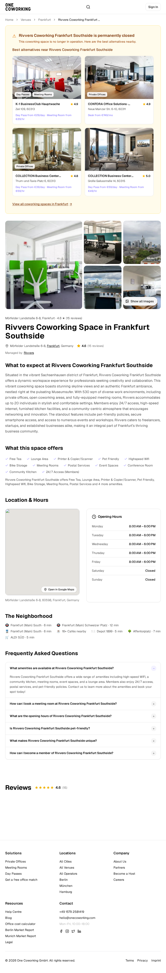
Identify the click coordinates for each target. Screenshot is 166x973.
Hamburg (65, 892)
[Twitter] (73, 931)
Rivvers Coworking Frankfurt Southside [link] (79, 20)
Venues (26, 20)
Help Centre (13, 912)
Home (9, 20)
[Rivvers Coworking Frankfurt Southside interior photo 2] (102, 242)
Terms (130, 960)
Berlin (63, 880)
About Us (119, 861)
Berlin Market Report (19, 930)
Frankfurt (44, 20)
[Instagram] (67, 931)
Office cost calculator (20, 924)
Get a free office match (21, 880)
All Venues (66, 867)
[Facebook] (61, 931)
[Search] (88, 7)
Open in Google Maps (61, 589)
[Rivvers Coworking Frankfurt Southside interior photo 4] (102, 287)
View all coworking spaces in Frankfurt (42, 204)
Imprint (156, 960)
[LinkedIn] (79, 931)
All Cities (65, 861)
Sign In (153, 7)
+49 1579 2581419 (71, 912)
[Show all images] (43, 265)
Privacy (142, 960)
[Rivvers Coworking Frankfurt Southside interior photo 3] (142, 242)
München (65, 886)
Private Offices (15, 861)
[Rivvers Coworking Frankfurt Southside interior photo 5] (142, 287)
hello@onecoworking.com (77, 918)
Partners (119, 867)
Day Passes (13, 874)
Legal (9, 942)
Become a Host (124, 874)
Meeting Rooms (16, 867)
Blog (8, 918)
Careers (118, 880)
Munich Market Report (20, 936)
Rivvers (29, 353)
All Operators (68, 874)
